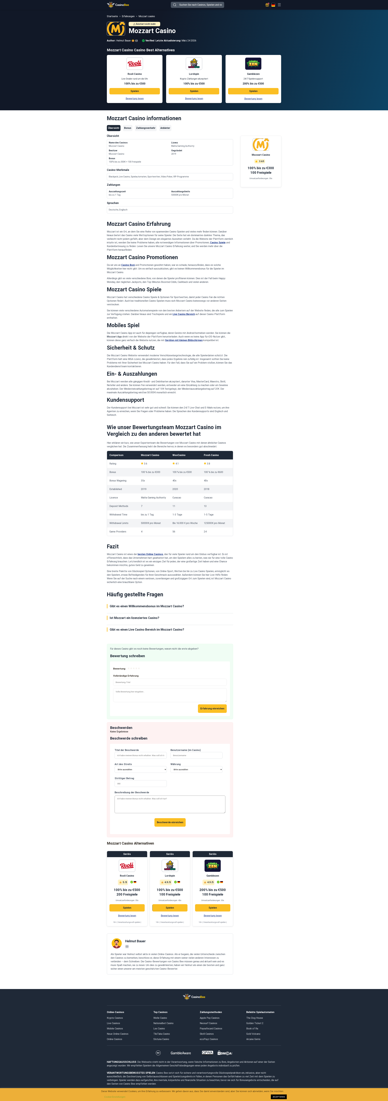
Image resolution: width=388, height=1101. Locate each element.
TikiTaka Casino (161, 1033)
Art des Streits (123, 764)
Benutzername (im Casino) (186, 750)
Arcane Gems (253, 1039)
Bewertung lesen (135, 98)
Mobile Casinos (115, 1028)
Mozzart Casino (150, 455)
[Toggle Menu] (279, 4)
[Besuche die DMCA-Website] (225, 1052)
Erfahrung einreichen (212, 708)
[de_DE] (273, 5)
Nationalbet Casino (163, 1023)
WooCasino (179, 455)
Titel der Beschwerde (127, 750)
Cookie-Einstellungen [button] (114, 1097)
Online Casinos (114, 1039)
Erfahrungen (128, 16)
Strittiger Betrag (124, 778)
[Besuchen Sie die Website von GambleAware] (180, 1052)
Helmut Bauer (135, 941)
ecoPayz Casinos (209, 1039)
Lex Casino (159, 1028)
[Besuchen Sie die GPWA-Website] (207, 1052)
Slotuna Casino (161, 1039)
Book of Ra (252, 1028)
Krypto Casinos (115, 1017)
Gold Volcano (253, 1033)
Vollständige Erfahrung (126, 675)
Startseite (112, 16)
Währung (176, 764)
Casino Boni (128, 265)
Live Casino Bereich (184, 314)
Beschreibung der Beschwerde (132, 792)
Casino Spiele (218, 242)
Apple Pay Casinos (209, 1017)
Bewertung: (119, 668)
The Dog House (254, 1017)
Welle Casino (160, 1017)
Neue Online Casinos (117, 1033)
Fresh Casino (211, 455)
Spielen (134, 91)
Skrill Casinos (207, 1033)
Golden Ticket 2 (254, 1023)
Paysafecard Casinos (211, 1028)
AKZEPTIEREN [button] (279, 1097)
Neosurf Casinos (208, 1023)
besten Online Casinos (150, 554)
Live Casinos (113, 1023)
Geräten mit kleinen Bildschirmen (184, 340)
